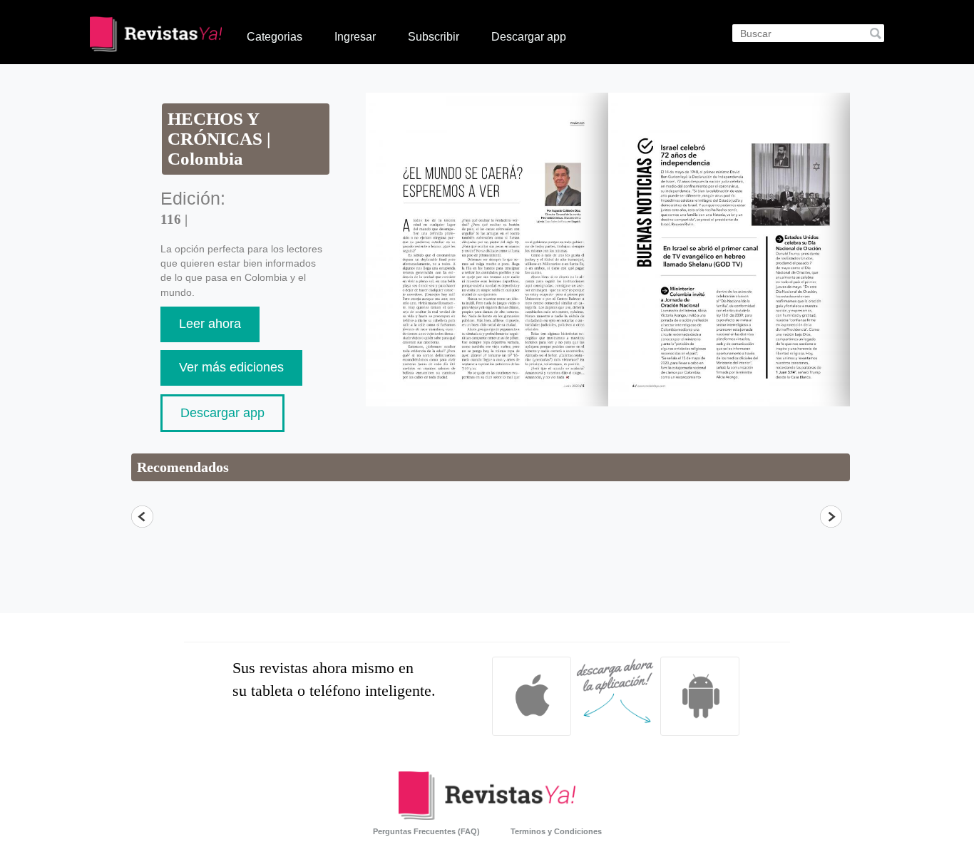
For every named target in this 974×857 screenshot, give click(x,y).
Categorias (274, 37)
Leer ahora (210, 324)
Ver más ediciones (231, 367)
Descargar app (528, 37)
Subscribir (433, 37)
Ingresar (355, 37)
